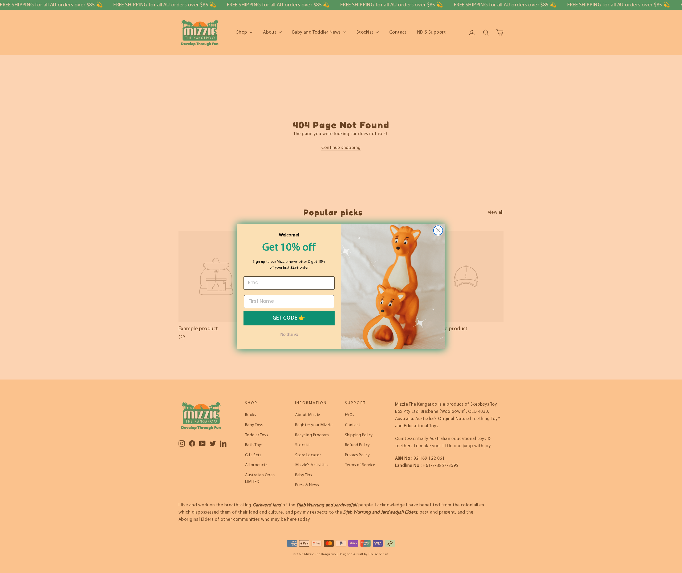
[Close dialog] (438, 230)
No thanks (289, 335)
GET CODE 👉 (289, 318)
